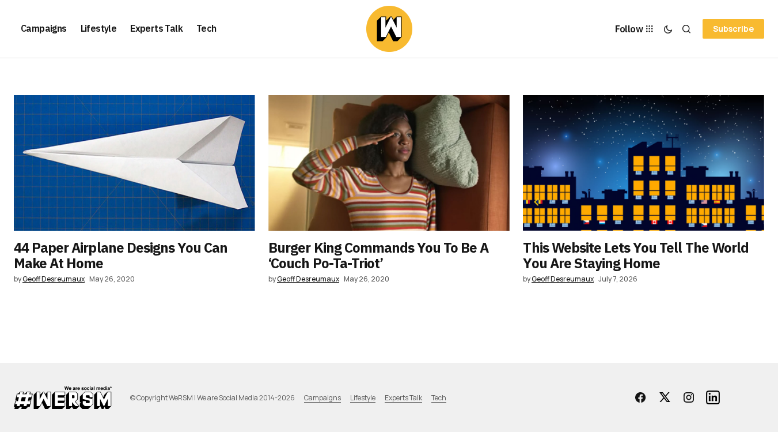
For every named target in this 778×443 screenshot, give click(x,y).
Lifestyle (362, 398)
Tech (438, 398)
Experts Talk (403, 398)
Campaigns (322, 398)
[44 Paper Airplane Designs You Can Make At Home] (134, 163)
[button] (668, 29)
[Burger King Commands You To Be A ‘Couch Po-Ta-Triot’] (389, 163)
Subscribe (733, 28)
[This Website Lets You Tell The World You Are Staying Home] (643, 163)
